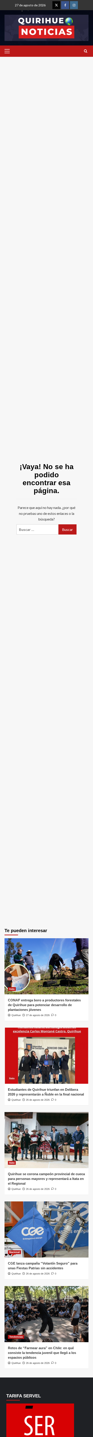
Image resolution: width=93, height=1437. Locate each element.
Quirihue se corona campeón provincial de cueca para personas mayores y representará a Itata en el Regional (46, 1178)
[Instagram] (74, 5)
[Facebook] (65, 5)
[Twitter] (56, 5)
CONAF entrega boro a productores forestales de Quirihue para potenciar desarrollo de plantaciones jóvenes (44, 1005)
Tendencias (16, 1336)
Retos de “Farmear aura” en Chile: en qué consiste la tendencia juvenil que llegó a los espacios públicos (42, 1352)
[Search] (85, 51)
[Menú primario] (8, 51)
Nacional (14, 1252)
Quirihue (16, 1015)
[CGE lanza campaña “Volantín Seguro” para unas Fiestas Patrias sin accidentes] (46, 1229)
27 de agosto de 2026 (38, 1015)
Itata (11, 989)
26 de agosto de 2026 (38, 1099)
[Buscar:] (37, 529)
